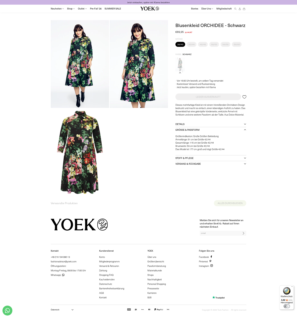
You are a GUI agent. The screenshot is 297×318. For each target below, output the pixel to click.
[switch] (287, 306)
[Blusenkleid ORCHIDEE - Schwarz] (180, 64)
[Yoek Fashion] (149, 8)
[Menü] (292, 287)
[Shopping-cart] (244, 8)
